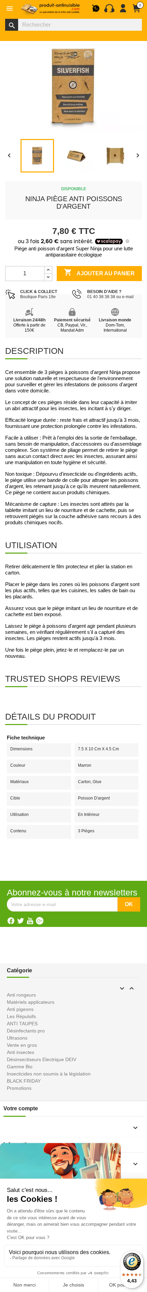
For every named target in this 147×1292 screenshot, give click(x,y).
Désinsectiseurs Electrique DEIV (41, 1059)
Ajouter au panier (99, 272)
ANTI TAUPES (22, 1023)
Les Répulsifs (21, 1016)
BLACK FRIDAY (24, 1081)
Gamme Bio (19, 1066)
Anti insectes (20, 1052)
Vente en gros (22, 1045)
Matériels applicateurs (30, 1002)
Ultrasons (17, 1038)
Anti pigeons (20, 1009)
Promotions (19, 1088)
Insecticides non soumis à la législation (49, 1073)
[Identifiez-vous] (123, 11)
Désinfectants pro (26, 1030)
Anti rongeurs (21, 995)
